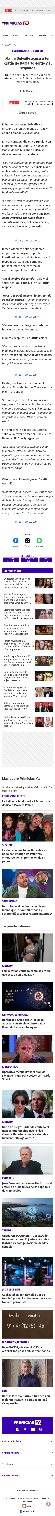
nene (53, 35)
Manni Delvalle (11, 560)
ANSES (5, 35)
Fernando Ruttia (29, 560)
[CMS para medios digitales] (27, 1511)
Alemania (42, 35)
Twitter (27, 546)
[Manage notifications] (48, 1504)
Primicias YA (6, 45)
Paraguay (17, 45)
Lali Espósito (28, 35)
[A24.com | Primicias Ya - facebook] (17, 1429)
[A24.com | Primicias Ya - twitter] (25, 1429)
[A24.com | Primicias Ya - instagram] (40, 1429)
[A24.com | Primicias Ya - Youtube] (33, 1429)
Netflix (15, 35)
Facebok (16, 546)
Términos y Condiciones (27, 1491)
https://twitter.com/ (27, 240)
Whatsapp (39, 546)
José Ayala (45, 560)
